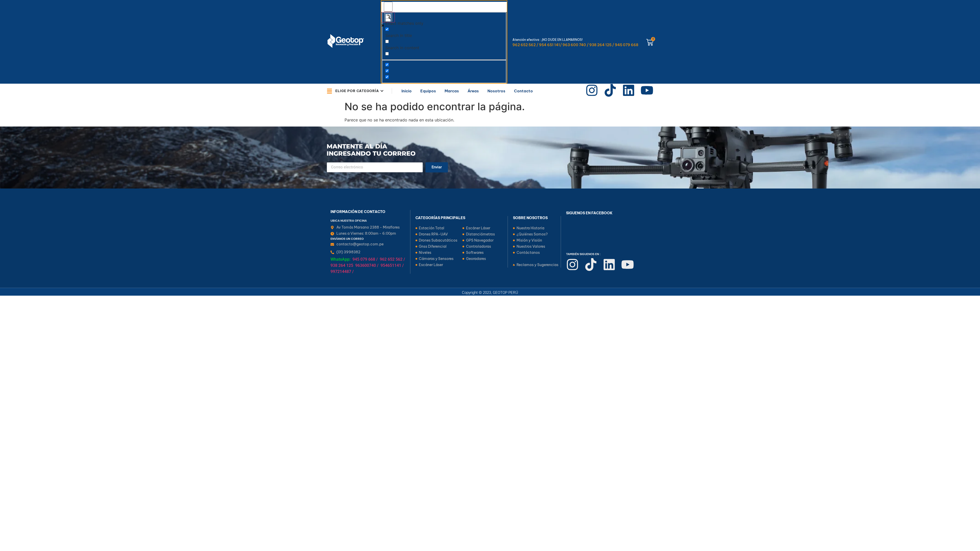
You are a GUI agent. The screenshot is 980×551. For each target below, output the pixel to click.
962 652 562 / (392, 259)
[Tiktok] (610, 90)
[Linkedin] (628, 90)
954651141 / (392, 265)
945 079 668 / (365, 259)
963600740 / (366, 265)
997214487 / (342, 271)
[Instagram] (591, 90)
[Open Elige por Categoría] (382, 91)
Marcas (452, 91)
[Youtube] (647, 90)
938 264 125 (341, 265)
